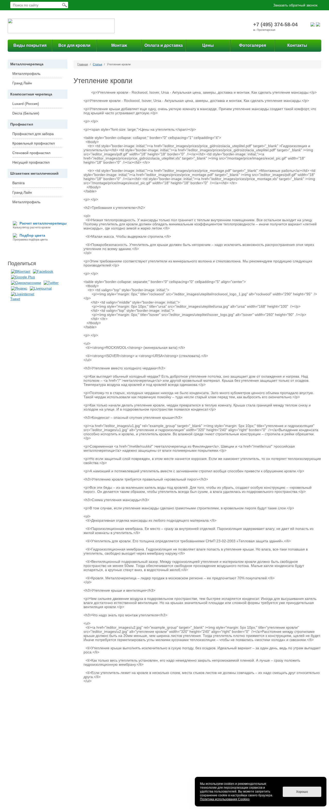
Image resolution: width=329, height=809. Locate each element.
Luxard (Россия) (25, 104)
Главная (82, 64)
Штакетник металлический (34, 173)
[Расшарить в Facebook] (43, 271)
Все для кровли (74, 45)
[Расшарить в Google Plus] (23, 277)
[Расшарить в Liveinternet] (22, 294)
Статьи (97, 64)
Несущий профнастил (31, 162)
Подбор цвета (32, 235)
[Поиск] (64, 5)
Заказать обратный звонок (295, 5)
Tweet (15, 299)
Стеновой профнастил (31, 153)
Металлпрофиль (26, 74)
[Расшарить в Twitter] (51, 282)
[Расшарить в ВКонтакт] (20, 271)
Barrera (18, 183)
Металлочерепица (26, 64)
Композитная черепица (31, 94)
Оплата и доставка (163, 45)
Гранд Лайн (22, 83)
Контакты (297, 45)
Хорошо (302, 792)
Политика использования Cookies (225, 799)
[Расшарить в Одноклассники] (26, 282)
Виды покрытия (30, 45)
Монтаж (119, 45)
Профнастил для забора (33, 134)
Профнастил (21, 124)
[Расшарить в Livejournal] (40, 288)
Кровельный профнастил (33, 143)
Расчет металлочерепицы (43, 223)
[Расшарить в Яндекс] (19, 288)
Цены (208, 45)
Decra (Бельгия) (25, 113)
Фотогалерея (252, 45)
